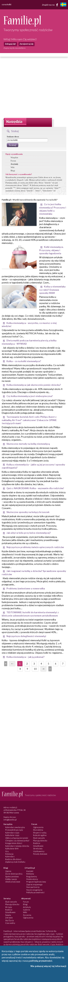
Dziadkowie (38, 846)
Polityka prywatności (35, 892)
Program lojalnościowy (36, 882)
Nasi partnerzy (33, 887)
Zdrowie (9, 917)
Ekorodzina (38, 830)
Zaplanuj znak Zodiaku (15, 862)
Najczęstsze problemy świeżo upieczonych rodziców (35, 547)
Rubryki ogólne (40, 835)
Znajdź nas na (48, 4)
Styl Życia (9, 920)
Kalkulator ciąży (12, 835)
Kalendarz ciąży (12, 832)
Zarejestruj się (26, 44)
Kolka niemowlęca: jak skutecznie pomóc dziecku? (33, 385)
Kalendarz (9, 856)
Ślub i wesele (39, 838)
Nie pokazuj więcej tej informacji (48, 966)
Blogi (13, 171)
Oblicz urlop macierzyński (16, 838)
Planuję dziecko (40, 840)
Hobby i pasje (11, 879)
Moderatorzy (32, 879)
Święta (8, 915)
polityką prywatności (40, 960)
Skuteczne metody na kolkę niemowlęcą (28, 443)
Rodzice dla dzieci (13, 859)
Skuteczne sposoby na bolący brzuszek (27, 512)
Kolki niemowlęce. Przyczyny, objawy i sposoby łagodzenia (51, 250)
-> (43, 668)
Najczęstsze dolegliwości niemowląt (26, 636)
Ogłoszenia (38, 827)
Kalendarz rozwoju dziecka (17, 846)
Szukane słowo (13, 136)
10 (35, 668)
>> (49, 668)
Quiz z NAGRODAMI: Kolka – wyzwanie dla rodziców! (35, 488)
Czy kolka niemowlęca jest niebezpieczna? (29, 396)
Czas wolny (10, 923)
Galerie (26, 910)
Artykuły (14, 164)
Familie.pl (6, 199)
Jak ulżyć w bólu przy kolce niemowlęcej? (28, 532)
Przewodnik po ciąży (14, 830)
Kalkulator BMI (11, 848)
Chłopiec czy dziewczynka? (17, 840)
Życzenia (27, 915)
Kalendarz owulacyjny (15, 827)
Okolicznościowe (12, 882)
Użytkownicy (38, 851)
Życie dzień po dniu (13, 874)
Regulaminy (31, 876)
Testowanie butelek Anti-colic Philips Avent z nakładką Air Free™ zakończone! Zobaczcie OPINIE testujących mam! (29, 420)
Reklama (30, 874)
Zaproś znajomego (34, 884)
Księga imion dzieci (13, 843)
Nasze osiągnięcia (34, 890)
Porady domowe (40, 854)
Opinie (8, 871)
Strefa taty (38, 848)
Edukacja (9, 854)
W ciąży (8, 907)
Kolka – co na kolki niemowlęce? (23, 361)
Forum (13, 161)
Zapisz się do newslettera (14, 48)
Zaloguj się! (10, 44)
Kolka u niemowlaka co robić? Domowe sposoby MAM (52, 289)
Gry (7, 851)
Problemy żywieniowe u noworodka (25, 588)
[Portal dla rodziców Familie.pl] (22, 25)
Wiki (12, 167)
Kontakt (29, 871)
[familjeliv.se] (63, 5)
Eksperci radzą (39, 832)
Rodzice (36, 843)
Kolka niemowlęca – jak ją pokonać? (25, 657)
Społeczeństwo (12, 876)
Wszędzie (14, 157)
